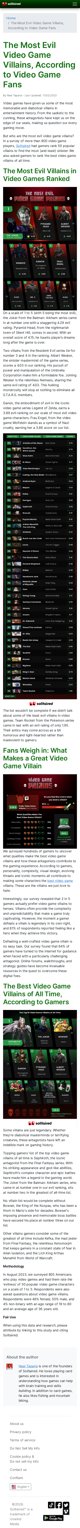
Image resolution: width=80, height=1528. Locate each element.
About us (17, 1424)
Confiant (16, 1478)
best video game (60, 881)
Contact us (18, 1470)
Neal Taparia (28, 1366)
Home (10, 18)
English (22, 1486)
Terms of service (22, 1440)
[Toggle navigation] (75, 4)
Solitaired (23, 146)
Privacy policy (20, 1432)
